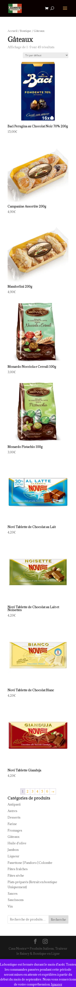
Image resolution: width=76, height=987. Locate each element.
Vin (10, 906)
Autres (12, 811)
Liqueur (13, 856)
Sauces (13, 894)
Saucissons (16, 900)
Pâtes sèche (16, 875)
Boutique (25, 31)
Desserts (14, 817)
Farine (12, 824)
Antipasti (14, 804)
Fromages (15, 830)
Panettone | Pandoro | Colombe (30, 863)
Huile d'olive (17, 843)
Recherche (58, 920)
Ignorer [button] (56, 984)
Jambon (13, 850)
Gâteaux (14, 837)
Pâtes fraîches (18, 869)
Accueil (12, 31)
